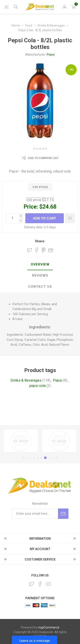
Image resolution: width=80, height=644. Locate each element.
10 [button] (56, 457)
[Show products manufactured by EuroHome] (21, 441)
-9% (71, 69)
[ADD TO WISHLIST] (70, 218)
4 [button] (34, 457)
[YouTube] (48, 584)
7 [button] (45, 457)
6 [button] (41, 457)
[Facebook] (40, 584)
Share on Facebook (36, 250)
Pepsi (51, 54)
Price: (31, 207)
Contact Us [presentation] (40, 287)
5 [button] (37, 457)
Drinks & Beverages (25, 380)
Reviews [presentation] (40, 275)
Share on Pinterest (43, 250)
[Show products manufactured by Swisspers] (59, 441)
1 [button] (23, 457)
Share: (40, 241)
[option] (21, 441)
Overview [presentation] (40, 264)
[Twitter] (31, 584)
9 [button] (53, 457)
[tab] (40, 264)
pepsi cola (37, 386)
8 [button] (49, 457)
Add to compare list (43, 158)
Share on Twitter (29, 250)
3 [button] (30, 457)
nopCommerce (48, 627)
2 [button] (27, 457)
